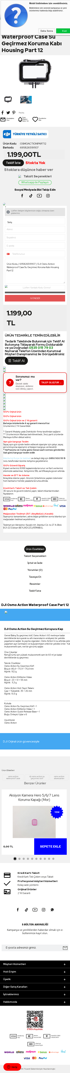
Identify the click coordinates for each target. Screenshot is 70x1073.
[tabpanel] (34, 822)
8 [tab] (44, 859)
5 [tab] (32, 859)
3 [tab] (23, 859)
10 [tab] (53, 859)
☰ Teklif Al (16, 360)
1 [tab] (15, 859)
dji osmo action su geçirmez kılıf (37, 777)
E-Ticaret (26, 1069)
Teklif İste (13, 163)
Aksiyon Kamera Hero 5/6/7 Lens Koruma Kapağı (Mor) (34, 797)
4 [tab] (27, 859)
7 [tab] (40, 859)
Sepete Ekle (50, 846)
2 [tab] (19, 859)
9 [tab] (49, 859)
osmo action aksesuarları (59, 777)
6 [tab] (36, 859)
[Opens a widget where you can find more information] (12, 1067)
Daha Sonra (47, 31)
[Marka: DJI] (35, 135)
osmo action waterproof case (13, 777)
